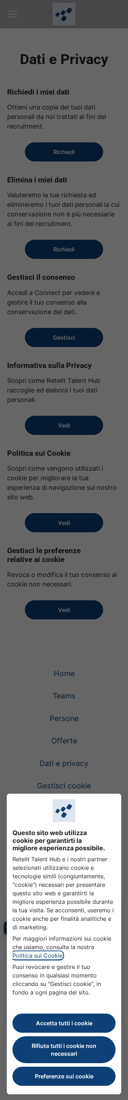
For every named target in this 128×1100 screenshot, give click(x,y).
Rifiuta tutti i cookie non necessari (64, 1049)
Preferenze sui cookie (64, 1076)
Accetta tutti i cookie (64, 1023)
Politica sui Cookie (37, 955)
